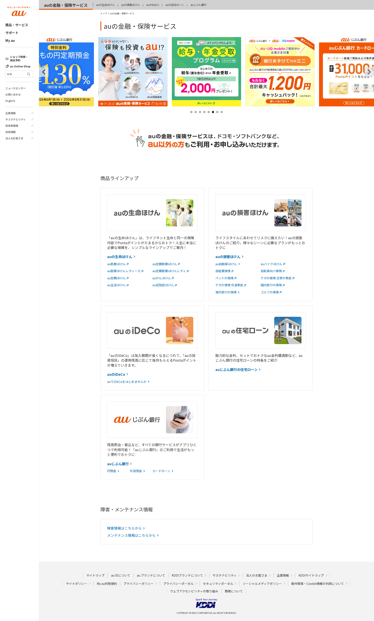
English (10, 100)
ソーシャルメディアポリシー (262, 583)
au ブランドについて (151, 575)
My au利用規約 (107, 583)
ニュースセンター (15, 88)
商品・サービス (16, 25)
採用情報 (10, 132)
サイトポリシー (76, 583)
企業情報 (10, 113)
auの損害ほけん (130, 5)
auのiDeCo (152, 5)
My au (10, 40)
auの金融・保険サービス (66, 5)
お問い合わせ (13, 94)
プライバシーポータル (178, 583)
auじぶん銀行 (198, 5)
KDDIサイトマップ (311, 575)
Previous (43, 72)
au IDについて (120, 575)
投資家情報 (11, 125)
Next (369, 72)
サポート (11, 32)
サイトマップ (95, 575)
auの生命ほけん (105, 5)
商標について (234, 591)
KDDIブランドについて (187, 575)
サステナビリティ (15, 119)
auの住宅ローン (175, 5)
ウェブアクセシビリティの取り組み (194, 591)
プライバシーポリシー (138, 583)
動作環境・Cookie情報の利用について (317, 583)
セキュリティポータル (218, 583)
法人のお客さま (14, 138)
